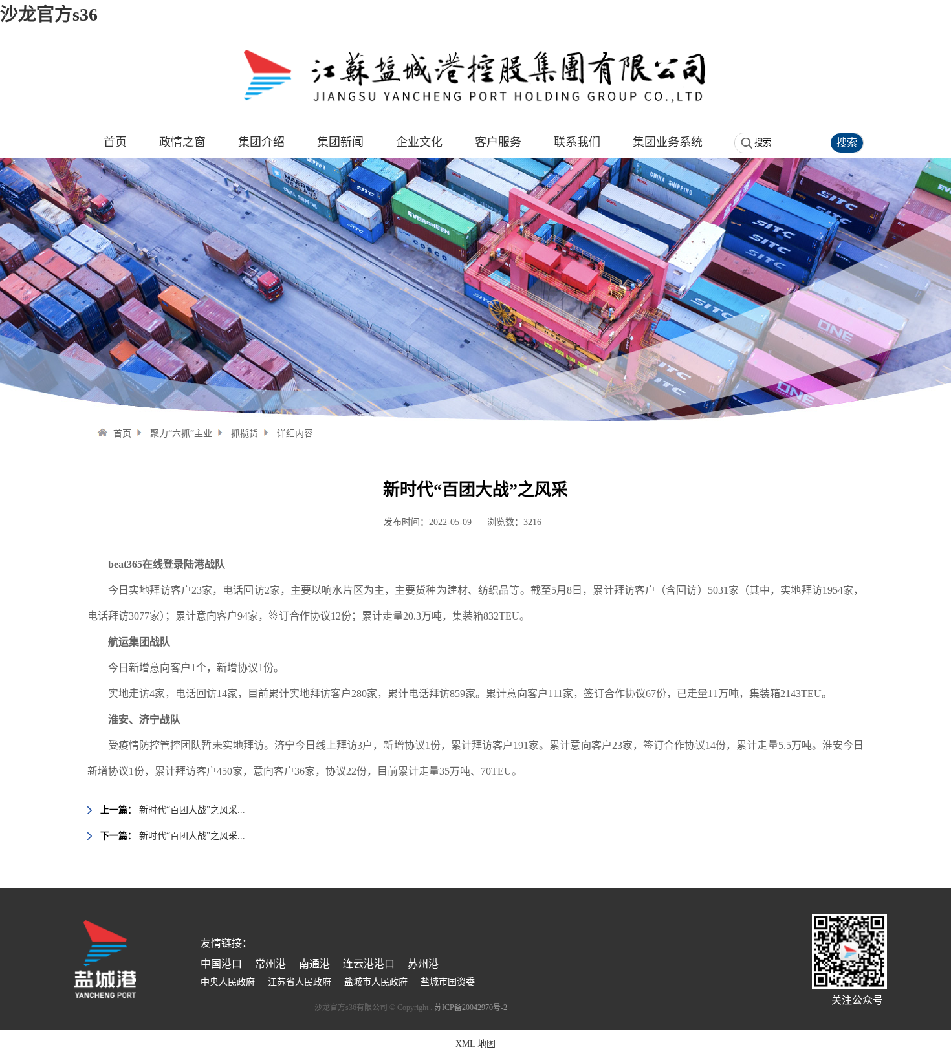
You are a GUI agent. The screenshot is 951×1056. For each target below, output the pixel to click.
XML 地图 (475, 1044)
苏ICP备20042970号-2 (470, 1007)
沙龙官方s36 (49, 15)
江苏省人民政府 (299, 982)
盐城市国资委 (448, 982)
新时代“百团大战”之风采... (192, 810)
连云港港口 (369, 963)
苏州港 (423, 963)
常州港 (270, 963)
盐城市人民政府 (376, 982)
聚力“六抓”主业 (181, 433)
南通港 (314, 963)
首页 (122, 433)
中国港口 (221, 963)
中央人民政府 (228, 982)
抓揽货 (244, 433)
